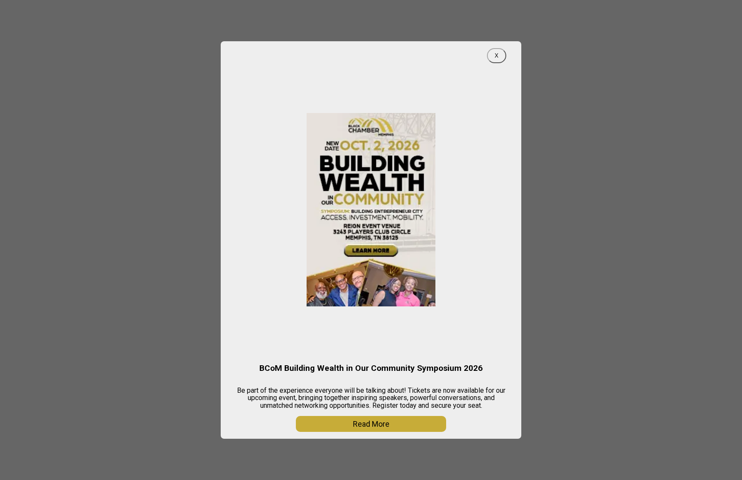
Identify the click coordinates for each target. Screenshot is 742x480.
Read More (371, 423)
